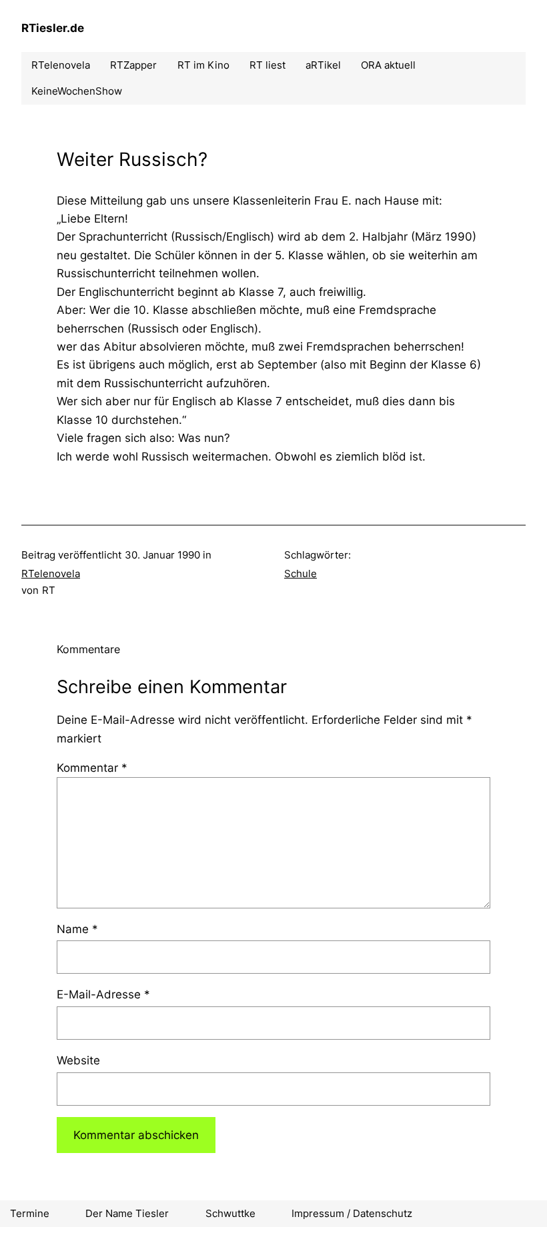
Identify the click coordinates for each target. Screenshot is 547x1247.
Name (77, 929)
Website (78, 1060)
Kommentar (92, 767)
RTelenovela (50, 573)
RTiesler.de (52, 28)
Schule (300, 573)
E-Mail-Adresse (103, 994)
